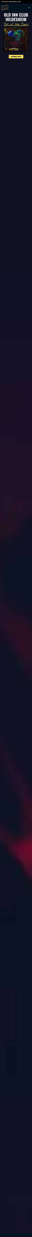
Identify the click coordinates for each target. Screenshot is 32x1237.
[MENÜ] (29, 7)
